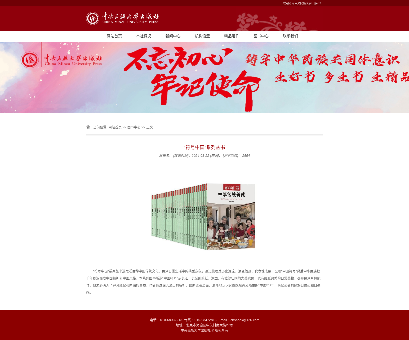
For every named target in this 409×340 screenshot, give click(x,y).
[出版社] (204, 18)
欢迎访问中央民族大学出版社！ (303, 3)
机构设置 (202, 36)
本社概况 (143, 36)
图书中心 (261, 36)
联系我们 (290, 36)
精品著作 (231, 36)
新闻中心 (173, 36)
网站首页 (114, 36)
